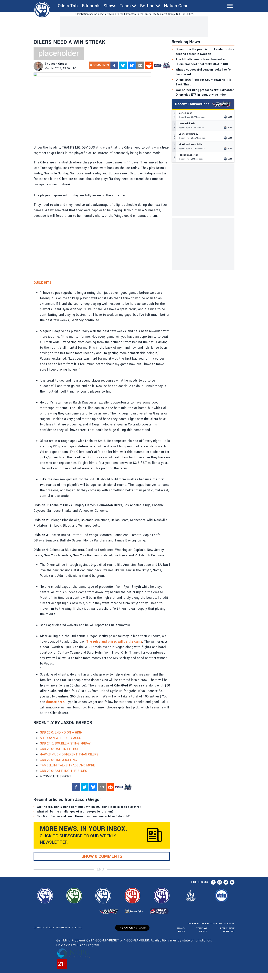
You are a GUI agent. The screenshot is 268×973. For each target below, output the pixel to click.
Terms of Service (201, 930)
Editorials (91, 6)
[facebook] (114, 65)
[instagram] (219, 882)
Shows (110, 6)
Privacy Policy (181, 930)
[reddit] (149, 65)
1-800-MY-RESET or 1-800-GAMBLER (121, 940)
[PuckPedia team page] (166, 65)
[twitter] (123, 65)
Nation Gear (176, 6)
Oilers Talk (68, 6)
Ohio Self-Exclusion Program (77, 945)
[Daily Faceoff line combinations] (157, 65)
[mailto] (140, 65)
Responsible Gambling (227, 930)
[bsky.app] (132, 65)
